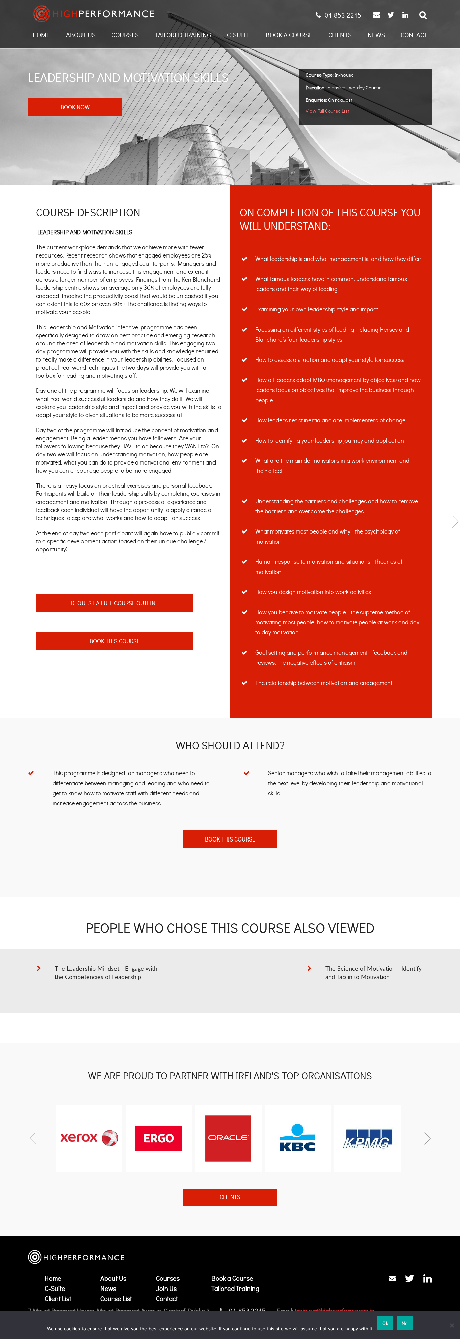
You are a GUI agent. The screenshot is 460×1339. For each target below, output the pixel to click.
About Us (81, 34)
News (376, 34)
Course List (116, 1298)
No (405, 1323)
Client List (58, 1298)
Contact (414, 34)
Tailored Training (183, 34)
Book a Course (289, 34)
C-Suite (238, 34)
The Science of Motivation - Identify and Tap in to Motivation (373, 972)
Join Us (166, 1288)
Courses (125, 34)
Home (41, 34)
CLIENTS (230, 1197)
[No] (451, 1325)
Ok (385, 1323)
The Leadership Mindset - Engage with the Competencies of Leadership (106, 972)
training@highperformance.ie (334, 1310)
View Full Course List (327, 110)
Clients (340, 34)
